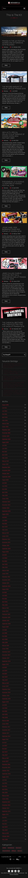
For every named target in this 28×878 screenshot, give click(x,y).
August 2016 (5, 777)
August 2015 (5, 814)
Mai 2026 (4, 414)
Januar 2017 (5, 761)
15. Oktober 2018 (16, 47)
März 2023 (5, 529)
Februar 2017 (5, 758)
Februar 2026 (5, 423)
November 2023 (6, 504)
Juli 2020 (4, 630)
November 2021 (6, 580)
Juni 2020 (4, 633)
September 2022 (6, 548)
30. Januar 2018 (15, 281)
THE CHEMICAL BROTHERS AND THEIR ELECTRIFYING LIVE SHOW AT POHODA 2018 (13, 324)
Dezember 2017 (6, 726)
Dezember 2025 (6, 429)
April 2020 (4, 639)
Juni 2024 (4, 486)
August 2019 (5, 664)
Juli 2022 (4, 554)
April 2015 (4, 827)
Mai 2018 (4, 711)
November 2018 (6, 692)
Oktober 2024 (5, 473)
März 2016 (5, 792)
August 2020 (5, 626)
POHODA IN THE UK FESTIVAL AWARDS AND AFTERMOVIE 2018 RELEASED (13, 43)
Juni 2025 (4, 448)
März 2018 (5, 717)
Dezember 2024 (6, 467)
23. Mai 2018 (14, 140)
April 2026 (4, 417)
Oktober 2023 (5, 508)
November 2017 (6, 730)
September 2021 (6, 586)
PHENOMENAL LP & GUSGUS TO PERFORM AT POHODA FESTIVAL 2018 (13, 184)
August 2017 (5, 739)
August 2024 (5, 479)
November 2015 (6, 805)
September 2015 (6, 811)
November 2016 (6, 767)
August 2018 (5, 701)
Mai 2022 (4, 561)
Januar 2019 (5, 686)
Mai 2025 (4, 451)
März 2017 (5, 755)
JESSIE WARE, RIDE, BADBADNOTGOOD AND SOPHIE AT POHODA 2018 (11, 229)
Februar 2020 (5, 645)
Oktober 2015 (5, 808)
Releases (20, 850)
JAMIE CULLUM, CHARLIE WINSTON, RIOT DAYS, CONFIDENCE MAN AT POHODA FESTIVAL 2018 (14, 276)
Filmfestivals (11, 847)
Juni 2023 (4, 520)
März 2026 (5, 420)
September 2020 (6, 623)
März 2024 (5, 495)
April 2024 (4, 492)
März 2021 (5, 605)
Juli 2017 (4, 742)
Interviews (18, 847)
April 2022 (4, 564)
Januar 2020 (5, 648)
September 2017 (6, 736)
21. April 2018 (15, 188)
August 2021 (5, 589)
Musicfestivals (6, 850)
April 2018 (4, 714)
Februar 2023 (5, 533)
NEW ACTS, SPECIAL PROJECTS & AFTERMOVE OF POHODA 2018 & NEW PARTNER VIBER (13, 135)
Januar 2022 (5, 573)
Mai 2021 (4, 598)
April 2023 (4, 526)
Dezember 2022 (6, 539)
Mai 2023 (4, 523)
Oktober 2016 (5, 770)
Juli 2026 (4, 407)
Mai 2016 (4, 786)
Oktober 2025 (5, 436)
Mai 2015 (4, 823)
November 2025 (6, 433)
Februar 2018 (5, 720)
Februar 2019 (5, 683)
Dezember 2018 (6, 689)
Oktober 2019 (5, 658)
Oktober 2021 (5, 583)
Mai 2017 (4, 748)
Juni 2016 (4, 783)
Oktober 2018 (5, 695)
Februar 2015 (5, 833)
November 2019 (6, 655)
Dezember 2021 (6, 576)
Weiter (6, 65)
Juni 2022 (4, 558)
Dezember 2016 (6, 764)
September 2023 (6, 511)
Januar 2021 (5, 611)
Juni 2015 (4, 820)
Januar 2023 (5, 536)
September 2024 (6, 476)
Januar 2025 (5, 464)
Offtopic (14, 850)
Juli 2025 (4, 445)
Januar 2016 (5, 798)
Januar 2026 (5, 426)
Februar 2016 (5, 795)
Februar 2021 (5, 608)
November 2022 (6, 542)
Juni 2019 (4, 670)
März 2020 (5, 642)
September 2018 (6, 698)
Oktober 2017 (5, 733)
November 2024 (6, 470)
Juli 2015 (4, 817)
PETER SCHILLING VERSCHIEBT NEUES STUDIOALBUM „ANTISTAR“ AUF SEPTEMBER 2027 (14, 378)
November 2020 (6, 617)
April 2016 (4, 789)
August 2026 (5, 404)
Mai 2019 (4, 673)
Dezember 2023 (6, 501)
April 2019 (4, 676)
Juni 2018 (4, 708)
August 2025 (5, 442)
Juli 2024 (4, 483)
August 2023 (5, 514)
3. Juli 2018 (14, 91)
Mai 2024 (4, 489)
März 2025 (5, 458)
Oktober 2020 (5, 620)
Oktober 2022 (5, 545)
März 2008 (5, 839)
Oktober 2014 (5, 836)
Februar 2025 (5, 461)
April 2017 (4, 751)
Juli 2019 (4, 667)
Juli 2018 (4, 705)
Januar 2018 (5, 723)
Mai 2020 (4, 636)
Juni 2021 (4, 595)
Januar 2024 (5, 498)
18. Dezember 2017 (16, 328)
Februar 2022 (5, 570)
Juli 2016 (4, 780)
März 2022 (5, 567)
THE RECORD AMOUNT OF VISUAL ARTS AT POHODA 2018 (14, 88)
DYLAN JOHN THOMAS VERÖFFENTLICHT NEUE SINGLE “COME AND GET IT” (13, 372)
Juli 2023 (4, 517)
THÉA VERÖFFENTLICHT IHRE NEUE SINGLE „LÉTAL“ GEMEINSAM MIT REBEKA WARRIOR (13, 365)
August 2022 (5, 551)
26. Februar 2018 (15, 233)
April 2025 (4, 454)
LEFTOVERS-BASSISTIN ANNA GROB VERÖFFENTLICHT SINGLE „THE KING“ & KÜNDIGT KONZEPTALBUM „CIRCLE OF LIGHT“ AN (13, 385)
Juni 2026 (4, 411)
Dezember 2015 (6, 802)
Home (14, 20)
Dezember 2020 (6, 614)
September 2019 (6, 661)
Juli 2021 (4, 592)
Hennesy (5, 47)
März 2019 (5, 680)
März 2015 (5, 830)
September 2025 (6, 439)
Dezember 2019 (6, 651)
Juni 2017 (4, 745)
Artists (4, 847)
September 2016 (6, 773)
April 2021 (4, 601)
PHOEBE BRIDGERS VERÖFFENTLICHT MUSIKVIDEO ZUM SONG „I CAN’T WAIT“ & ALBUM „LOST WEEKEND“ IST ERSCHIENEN (14, 393)
